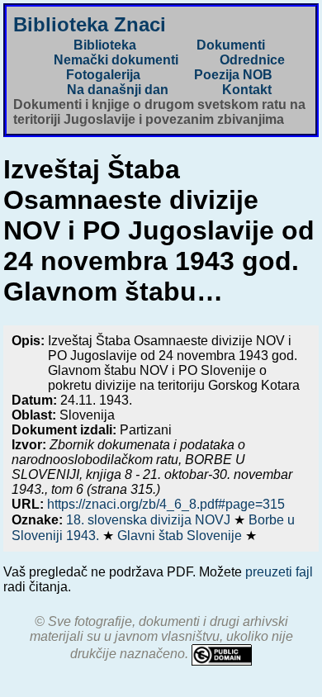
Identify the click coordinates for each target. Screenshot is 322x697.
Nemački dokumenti (116, 60)
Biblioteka (104, 45)
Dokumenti (231, 45)
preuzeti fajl (279, 572)
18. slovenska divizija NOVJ (150, 520)
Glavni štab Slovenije (181, 536)
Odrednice (252, 60)
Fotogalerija (103, 75)
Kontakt (247, 90)
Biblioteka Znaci (89, 24)
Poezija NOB (233, 75)
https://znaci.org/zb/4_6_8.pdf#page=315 (166, 504)
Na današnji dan (117, 90)
